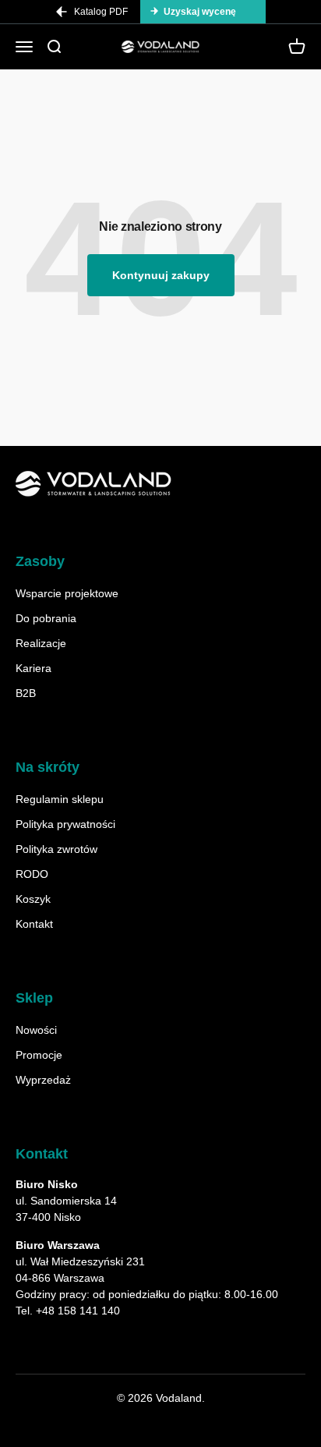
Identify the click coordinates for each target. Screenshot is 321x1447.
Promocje (39, 1055)
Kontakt (34, 924)
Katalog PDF (101, 11)
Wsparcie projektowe (67, 593)
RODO (32, 874)
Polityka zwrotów (56, 849)
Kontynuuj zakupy (161, 275)
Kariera (33, 668)
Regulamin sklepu (60, 799)
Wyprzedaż (43, 1080)
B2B (26, 693)
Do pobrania (46, 618)
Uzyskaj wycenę (200, 11)
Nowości (36, 1030)
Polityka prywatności (65, 824)
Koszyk (33, 899)
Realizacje (41, 643)
